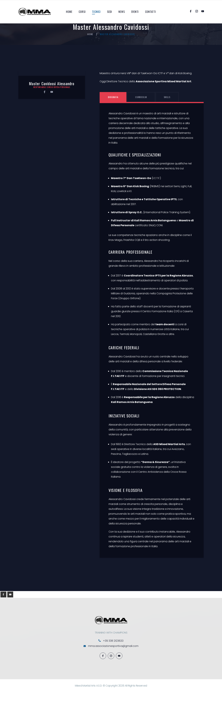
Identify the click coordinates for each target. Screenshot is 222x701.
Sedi (109, 12)
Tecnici (96, 12)
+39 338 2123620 (113, 641)
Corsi (82, 12)
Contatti (150, 12)
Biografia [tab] (113, 97)
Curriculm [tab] (141, 97)
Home (69, 12)
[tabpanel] (152, 330)
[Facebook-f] (44, 92)
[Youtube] (51, 92)
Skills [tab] (167, 97)
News (121, 12)
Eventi (135, 12)
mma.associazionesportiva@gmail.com (113, 646)
